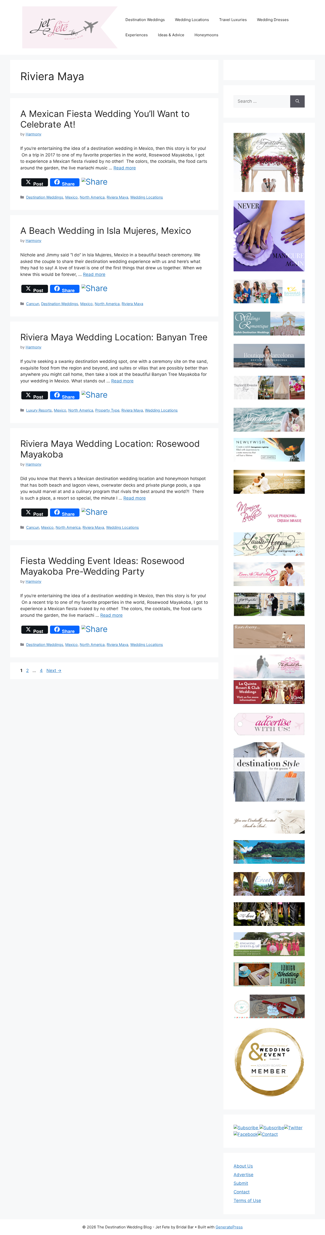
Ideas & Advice (171, 34)
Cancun (32, 304)
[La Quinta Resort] (269, 702)
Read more (124, 167)
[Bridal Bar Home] (269, 822)
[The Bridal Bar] (269, 667)
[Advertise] (269, 724)
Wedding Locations (192, 19)
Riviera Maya (117, 197)
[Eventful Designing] (269, 884)
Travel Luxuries (233, 19)
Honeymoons (206, 34)
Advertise (243, 1174)
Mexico (71, 197)
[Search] (297, 101)
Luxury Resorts (39, 410)
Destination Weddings (145, 19)
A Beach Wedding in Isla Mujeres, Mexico (105, 230)
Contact (242, 1191)
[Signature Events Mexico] (269, 419)
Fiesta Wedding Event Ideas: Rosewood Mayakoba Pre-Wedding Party (102, 566)
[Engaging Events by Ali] (269, 944)
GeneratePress (229, 1227)
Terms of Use (247, 1200)
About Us (243, 1166)
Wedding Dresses (273, 19)
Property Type (107, 410)
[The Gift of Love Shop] (269, 914)
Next (53, 670)
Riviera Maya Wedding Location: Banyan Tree (113, 337)
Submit (241, 1183)
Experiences (136, 34)
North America (92, 197)
